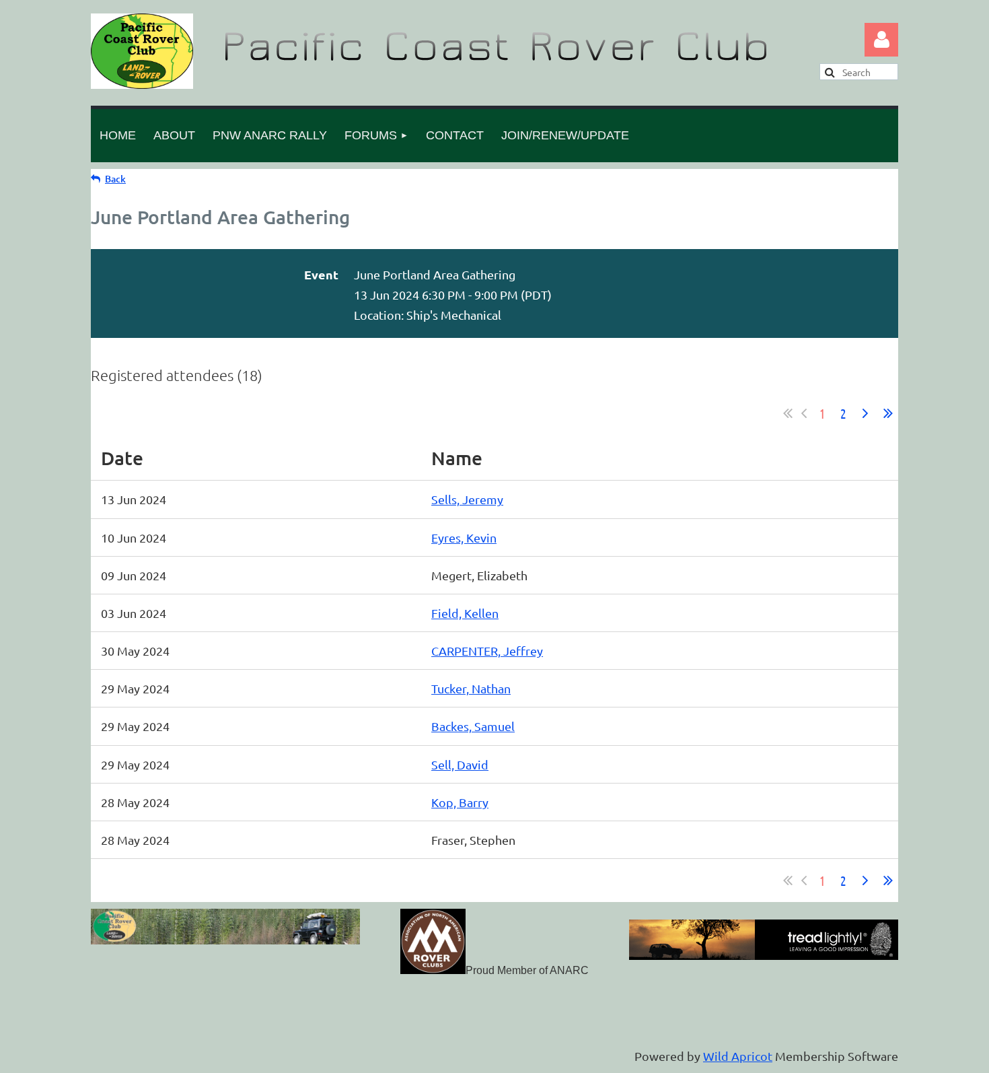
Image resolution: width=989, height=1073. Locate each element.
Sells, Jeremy (467, 499)
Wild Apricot (737, 1056)
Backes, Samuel (473, 726)
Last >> (888, 413)
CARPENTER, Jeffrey (487, 651)
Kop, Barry (459, 802)
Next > (865, 413)
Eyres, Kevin (464, 537)
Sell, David (459, 764)
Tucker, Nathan (471, 688)
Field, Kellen (465, 613)
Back (115, 178)
